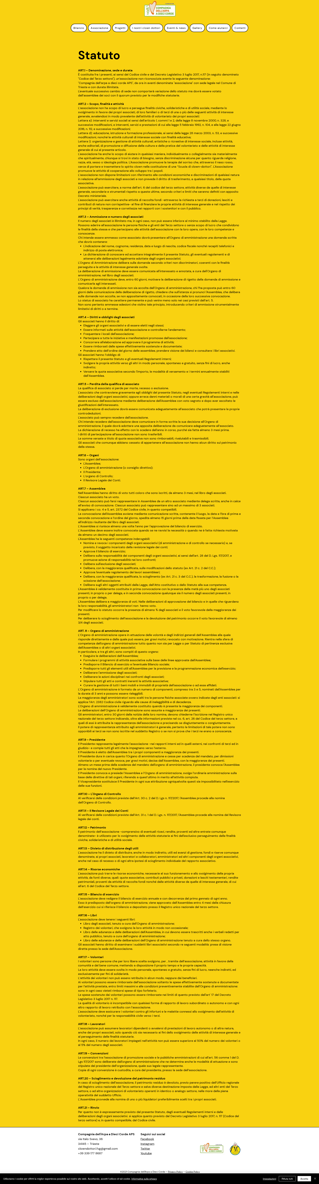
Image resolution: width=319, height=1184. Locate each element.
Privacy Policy (175, 1171)
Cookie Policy (193, 1171)
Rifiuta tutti (287, 1178)
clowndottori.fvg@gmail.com (98, 1149)
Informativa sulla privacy (144, 1178)
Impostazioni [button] (269, 1178)
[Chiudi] (315, 1178)
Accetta (304, 1178)
